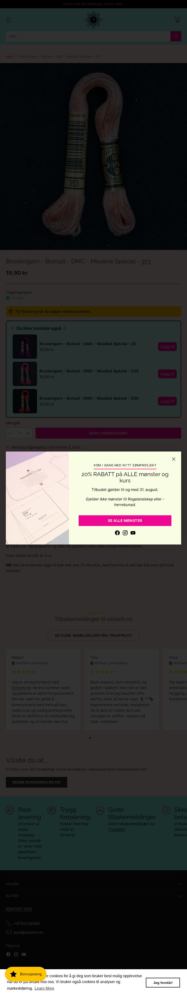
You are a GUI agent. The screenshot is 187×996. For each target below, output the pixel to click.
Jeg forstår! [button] (163, 983)
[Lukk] (173, 459)
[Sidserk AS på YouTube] (133, 533)
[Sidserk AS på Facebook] (117, 533)
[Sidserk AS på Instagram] (125, 533)
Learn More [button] (44, 988)
